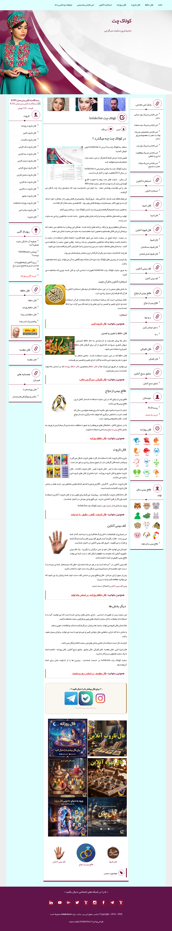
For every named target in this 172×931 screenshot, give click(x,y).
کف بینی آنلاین (116, 585)
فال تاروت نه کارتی (27, 181)
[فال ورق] (67, 817)
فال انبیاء (154, 215)
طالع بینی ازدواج (114, 429)
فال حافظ (149, 4)
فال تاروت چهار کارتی (26, 160)
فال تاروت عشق (29, 195)
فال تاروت (135, 4)
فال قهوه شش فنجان (148, 253)
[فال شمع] (67, 778)
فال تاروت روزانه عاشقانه (24, 202)
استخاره (123, 314)
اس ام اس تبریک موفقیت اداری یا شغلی (148, 154)
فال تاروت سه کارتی (27, 153)
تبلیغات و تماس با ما (63, 4)
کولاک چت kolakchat (102, 118)
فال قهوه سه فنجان (149, 246)
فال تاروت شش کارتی (26, 174)
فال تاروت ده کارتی (27, 188)
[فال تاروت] (107, 739)
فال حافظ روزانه (71, 366)
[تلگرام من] (112, 903)
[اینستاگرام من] (94, 903)
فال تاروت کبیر (29, 132)
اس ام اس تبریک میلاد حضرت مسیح (149, 164)
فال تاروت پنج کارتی (27, 167)
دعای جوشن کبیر (150, 327)
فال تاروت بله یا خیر (27, 209)
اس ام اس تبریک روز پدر (147, 145)
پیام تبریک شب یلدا (27, 321)
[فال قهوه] (107, 778)
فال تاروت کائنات (28, 139)
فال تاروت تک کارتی (27, 146)
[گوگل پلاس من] (68, 903)
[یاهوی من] (121, 903)
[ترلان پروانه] (86, 105)
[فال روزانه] (67, 739)
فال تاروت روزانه (28, 125)
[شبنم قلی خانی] (58, 105)
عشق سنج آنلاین (150, 383)
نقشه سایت (74, 921)
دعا (156, 334)
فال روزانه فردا (29, 389)
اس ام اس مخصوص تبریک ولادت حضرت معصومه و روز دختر (147, 135)
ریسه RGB (153, 407)
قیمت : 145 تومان (25, 104)
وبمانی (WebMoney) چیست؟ (28, 253)
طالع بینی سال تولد (149, 543)
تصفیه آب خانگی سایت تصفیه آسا (27, 243)
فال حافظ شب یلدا (28, 314)
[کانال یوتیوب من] (59, 903)
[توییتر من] (77, 903)
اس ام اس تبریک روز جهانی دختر (147, 116)
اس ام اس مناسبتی (85, 4)
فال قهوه (154, 239)
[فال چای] (107, 817)
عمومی (107, 873)
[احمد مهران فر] (114, 105)
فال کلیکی (153, 358)
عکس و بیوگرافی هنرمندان (24, 396)
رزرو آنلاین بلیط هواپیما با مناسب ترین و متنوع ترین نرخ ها (26, 265)
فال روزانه (121, 4)
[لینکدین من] (51, 903)
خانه (160, 4)
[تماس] (86, 903)
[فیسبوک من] (103, 903)
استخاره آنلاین (105, 4)
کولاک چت (121, 21)
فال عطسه (31, 359)
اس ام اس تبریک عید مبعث (146, 124)
